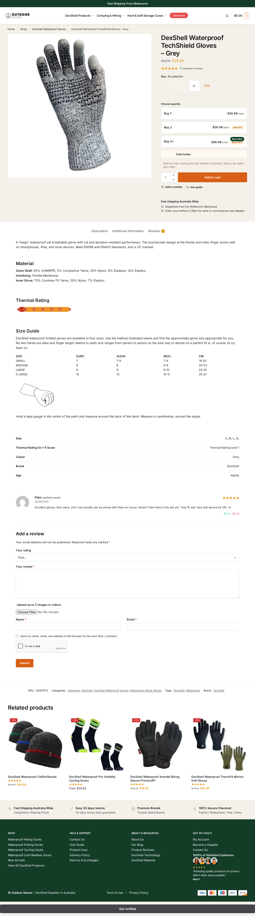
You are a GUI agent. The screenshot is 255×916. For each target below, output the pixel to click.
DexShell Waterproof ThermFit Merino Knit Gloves (217, 779)
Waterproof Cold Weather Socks (29, 856)
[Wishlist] (58, 723)
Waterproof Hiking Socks (25, 840)
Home (11, 29)
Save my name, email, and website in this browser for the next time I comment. (69, 636)
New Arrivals (16, 861)
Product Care (79, 851)
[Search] (229, 16)
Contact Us (77, 840)
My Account (201, 840)
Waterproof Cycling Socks (25, 851)
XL (194, 85)
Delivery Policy (80, 856)
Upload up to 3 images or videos (39, 605)
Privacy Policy (138, 893)
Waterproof (193, 691)
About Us (137, 840)
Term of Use (115, 893)
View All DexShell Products (26, 866)
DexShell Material (143, 861)
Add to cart (212, 178)
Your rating (23, 551)
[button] (241, 15)
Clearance (74, 691)
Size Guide (77, 845)
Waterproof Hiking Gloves (145, 691)
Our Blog (137, 845)
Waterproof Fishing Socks (25, 845)
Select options (35, 793)
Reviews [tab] (155, 232)
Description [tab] (100, 232)
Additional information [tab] (128, 232)
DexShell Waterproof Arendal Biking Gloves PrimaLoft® (155, 779)
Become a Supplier (205, 845)
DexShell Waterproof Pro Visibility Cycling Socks (92, 779)
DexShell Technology (145, 856)
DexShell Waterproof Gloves (49, 29)
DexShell (87, 691)
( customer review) (191, 68)
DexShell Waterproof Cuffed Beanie (32, 777)
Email (132, 620)
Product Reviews (142, 851)
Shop (23, 29)
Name (21, 620)
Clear (207, 85)
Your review (25, 567)
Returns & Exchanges (84, 861)
